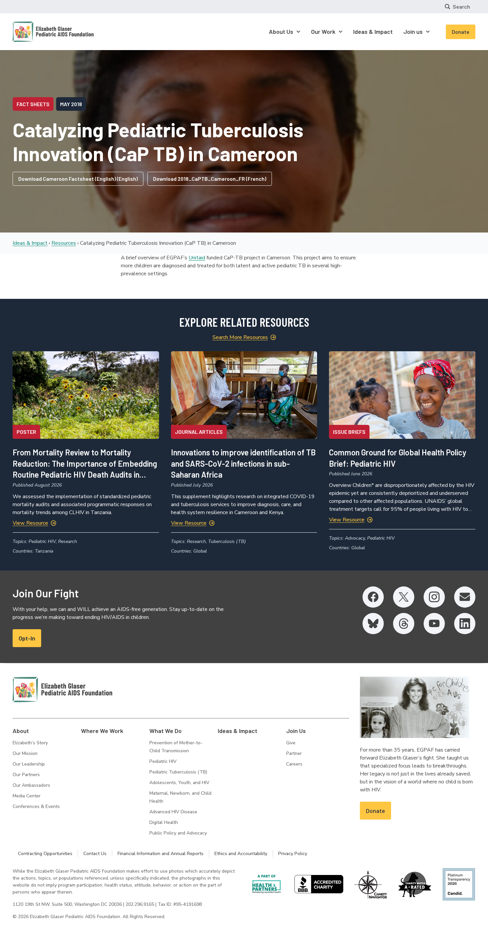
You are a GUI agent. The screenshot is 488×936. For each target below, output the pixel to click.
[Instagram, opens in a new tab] (434, 597)
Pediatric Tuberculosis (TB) (178, 772)
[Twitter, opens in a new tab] (403, 597)
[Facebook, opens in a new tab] (373, 597)
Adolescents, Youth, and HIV (179, 782)
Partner (294, 753)
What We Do (165, 730)
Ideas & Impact (30, 243)
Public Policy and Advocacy (178, 833)
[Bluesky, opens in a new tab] (373, 623)
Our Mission (25, 753)
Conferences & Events (36, 806)
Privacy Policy (292, 853)
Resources (63, 243)
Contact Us (95, 853)
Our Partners (26, 774)
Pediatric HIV (163, 761)
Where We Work (102, 730)
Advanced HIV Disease (173, 812)
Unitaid (197, 257)
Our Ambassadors (31, 785)
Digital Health (163, 822)
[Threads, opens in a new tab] (403, 623)
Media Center (27, 796)
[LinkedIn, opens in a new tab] (464, 623)
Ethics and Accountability (240, 853)
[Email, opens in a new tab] (464, 597)
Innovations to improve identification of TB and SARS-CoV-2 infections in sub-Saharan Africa (243, 463)
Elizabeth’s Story (30, 743)
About (21, 730)
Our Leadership (29, 764)
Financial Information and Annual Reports (160, 853)
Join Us (296, 730)
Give (290, 743)
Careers (294, 764)
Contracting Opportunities (45, 853)
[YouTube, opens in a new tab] (434, 623)
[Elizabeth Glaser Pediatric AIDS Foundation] (62, 689)
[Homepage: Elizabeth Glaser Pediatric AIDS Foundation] (36, 31)
